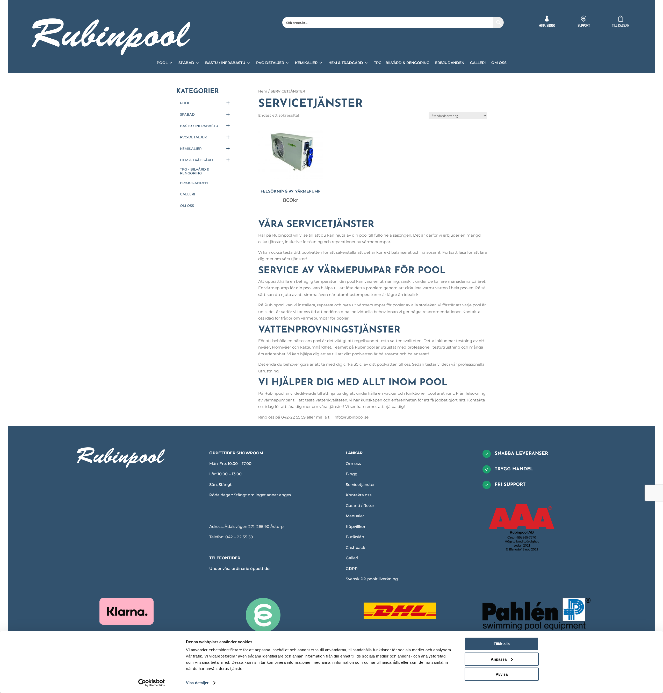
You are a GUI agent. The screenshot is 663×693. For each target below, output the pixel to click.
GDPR (352, 568)
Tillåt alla (502, 644)
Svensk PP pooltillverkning (372, 578)
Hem (262, 91)
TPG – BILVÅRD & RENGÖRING (401, 63)
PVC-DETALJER (270, 63)
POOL (162, 63)
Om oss (353, 463)
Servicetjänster (360, 484)
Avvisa (502, 674)
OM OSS (499, 63)
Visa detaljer (197, 683)
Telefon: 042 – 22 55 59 (231, 536)
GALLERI (478, 63)
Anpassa (499, 659)
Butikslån (355, 536)
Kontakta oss (359, 494)
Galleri (352, 557)
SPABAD (186, 63)
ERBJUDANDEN (449, 63)
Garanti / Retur (360, 505)
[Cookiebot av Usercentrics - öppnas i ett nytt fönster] (151, 683)
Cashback (355, 547)
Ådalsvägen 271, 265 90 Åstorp (254, 526)
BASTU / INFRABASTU (225, 63)
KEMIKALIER (306, 63)
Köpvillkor (355, 526)
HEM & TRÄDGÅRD (345, 63)
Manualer (355, 515)
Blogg (351, 473)
